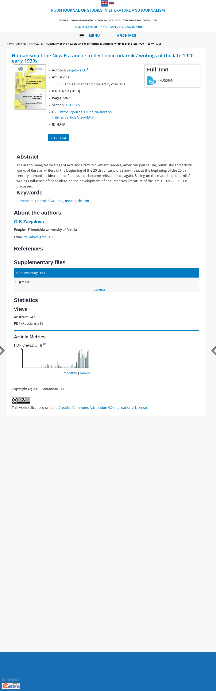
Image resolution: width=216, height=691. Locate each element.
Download (99, 289)
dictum (83, 200)
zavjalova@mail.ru (38, 237)
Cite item (58, 138)
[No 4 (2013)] (30, 108)
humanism (25, 200)
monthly (70, 373)
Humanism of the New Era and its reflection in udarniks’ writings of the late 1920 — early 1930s (103, 43)
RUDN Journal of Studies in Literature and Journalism (108, 15)
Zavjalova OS (77, 70)
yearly (85, 373)
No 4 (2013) (36, 43)
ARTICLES (72, 105)
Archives (126, 35)
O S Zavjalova (29, 221)
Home (10, 43)
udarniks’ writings (49, 200)
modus (70, 200)
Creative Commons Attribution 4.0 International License (102, 407)
